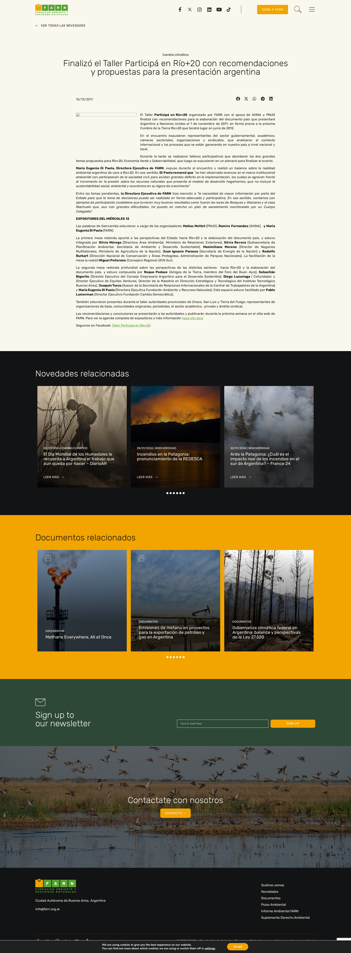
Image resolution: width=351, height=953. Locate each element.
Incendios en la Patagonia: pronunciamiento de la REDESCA (169, 456)
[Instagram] (199, 9)
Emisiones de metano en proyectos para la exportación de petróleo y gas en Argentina (174, 632)
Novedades (269, 892)
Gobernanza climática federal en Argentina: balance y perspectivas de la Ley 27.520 (266, 632)
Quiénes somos (272, 885)
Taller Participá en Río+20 (131, 325)
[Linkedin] (209, 9)
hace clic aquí (192, 318)
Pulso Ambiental (273, 905)
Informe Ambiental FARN (279, 911)
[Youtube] (219, 9)
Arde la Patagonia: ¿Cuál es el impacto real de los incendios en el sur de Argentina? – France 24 (264, 459)
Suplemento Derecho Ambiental (285, 918)
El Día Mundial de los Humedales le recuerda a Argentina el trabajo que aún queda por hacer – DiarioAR (78, 459)
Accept (237, 947)
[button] (238, 98)
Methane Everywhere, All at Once (79, 636)
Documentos (271, 898)
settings (210, 948)
